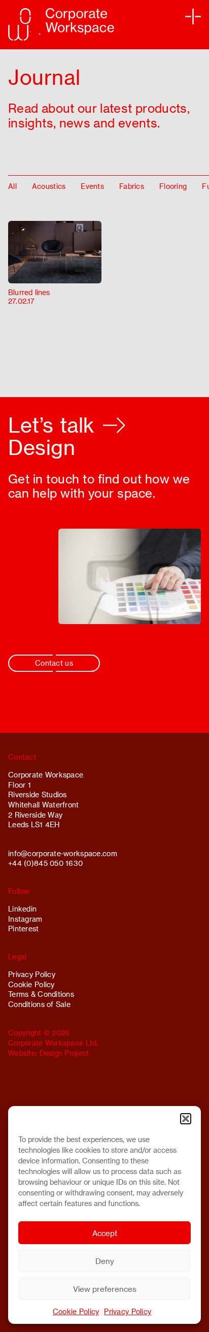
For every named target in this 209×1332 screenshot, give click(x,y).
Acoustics (49, 186)
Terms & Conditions (41, 994)
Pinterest (23, 928)
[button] (186, 1119)
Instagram (25, 919)
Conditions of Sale (39, 1004)
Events (92, 186)
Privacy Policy (127, 1311)
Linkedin (22, 908)
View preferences (104, 1288)
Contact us (54, 663)
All (12, 186)
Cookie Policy (76, 1311)
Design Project (64, 1053)
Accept (104, 1233)
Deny (104, 1260)
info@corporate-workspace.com (62, 853)
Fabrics (131, 186)
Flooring (173, 186)
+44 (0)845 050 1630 (45, 863)
